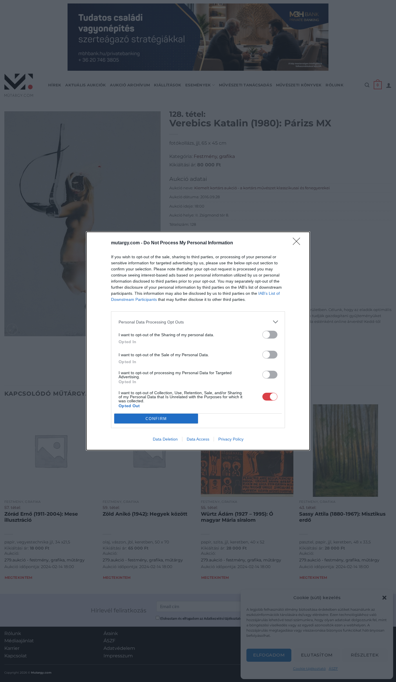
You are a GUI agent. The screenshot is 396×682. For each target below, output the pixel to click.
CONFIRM (156, 419)
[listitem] (198, 322)
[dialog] (198, 341)
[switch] (269, 335)
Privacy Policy (231, 439)
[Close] (298, 243)
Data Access (198, 439)
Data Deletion (165, 439)
